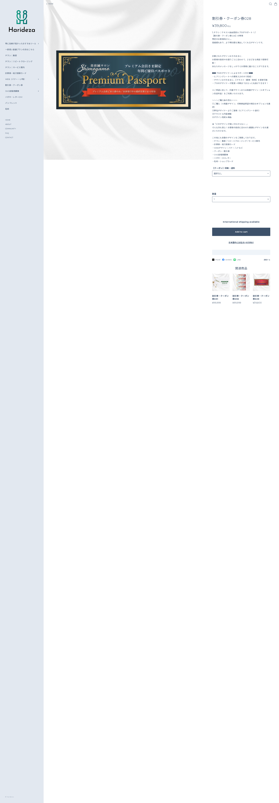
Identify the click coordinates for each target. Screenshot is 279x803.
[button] (122, 798)
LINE (239, 260)
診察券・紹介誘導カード (16, 73)
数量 (214, 194)
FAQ (7, 133)
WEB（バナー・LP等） (15, 79)
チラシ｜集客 (11, 55)
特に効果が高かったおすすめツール (20, 43)
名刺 (7, 109)
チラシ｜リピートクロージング (18, 61)
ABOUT (8, 124)
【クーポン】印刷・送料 (223, 168)
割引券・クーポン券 (14, 85)
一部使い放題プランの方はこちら (19, 49)
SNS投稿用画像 (12, 91)
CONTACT (9, 137)
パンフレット (11, 103)
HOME (7, 120)
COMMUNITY (10, 129)
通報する (267, 260)
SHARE (228, 260)
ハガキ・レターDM (13, 97)
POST (217, 260)
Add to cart (241, 232)
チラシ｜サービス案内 (15, 67)
